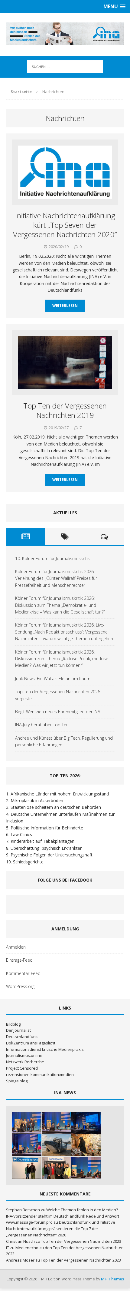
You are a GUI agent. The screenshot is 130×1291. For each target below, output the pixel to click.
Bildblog (13, 1024)
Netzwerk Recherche (25, 1061)
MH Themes (112, 1279)
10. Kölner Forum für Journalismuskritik (52, 558)
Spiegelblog (17, 1081)
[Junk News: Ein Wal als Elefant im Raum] (56, 1145)
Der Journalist (18, 1030)
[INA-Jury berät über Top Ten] (56, 1168)
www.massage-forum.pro (29, 1222)
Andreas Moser (20, 1260)
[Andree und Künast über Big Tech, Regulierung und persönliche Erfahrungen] (86, 1168)
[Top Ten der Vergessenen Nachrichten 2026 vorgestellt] (86, 1145)
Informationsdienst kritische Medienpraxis (45, 1049)
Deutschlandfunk (22, 1036)
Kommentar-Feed (23, 973)
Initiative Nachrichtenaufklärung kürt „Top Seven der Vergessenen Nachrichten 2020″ (65, 224)
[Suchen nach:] (65, 66)
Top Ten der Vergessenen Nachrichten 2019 (65, 410)
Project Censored (22, 1068)
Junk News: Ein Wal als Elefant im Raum (52, 678)
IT (7, 1247)
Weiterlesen (65, 305)
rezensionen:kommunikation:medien (40, 1074)
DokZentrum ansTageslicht (30, 1043)
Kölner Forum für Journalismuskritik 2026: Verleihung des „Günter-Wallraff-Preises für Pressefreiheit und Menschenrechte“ (56, 578)
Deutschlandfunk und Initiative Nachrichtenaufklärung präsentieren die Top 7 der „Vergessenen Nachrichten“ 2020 (60, 1228)
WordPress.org (20, 986)
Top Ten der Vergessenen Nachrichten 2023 (81, 1241)
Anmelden (16, 947)
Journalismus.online (24, 1055)
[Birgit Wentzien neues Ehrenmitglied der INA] (26, 1168)
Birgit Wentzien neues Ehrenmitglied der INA (57, 711)
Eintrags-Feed (19, 960)
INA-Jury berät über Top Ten (42, 725)
